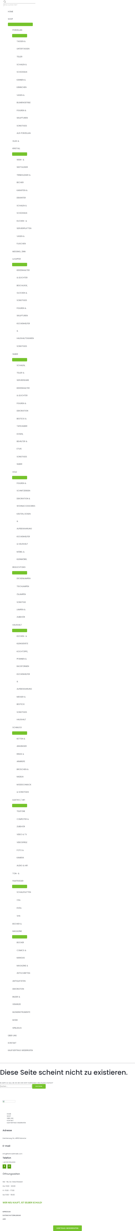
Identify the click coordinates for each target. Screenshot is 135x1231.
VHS (18, 916)
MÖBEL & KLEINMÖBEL (22, 555)
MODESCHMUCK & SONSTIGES (24, 788)
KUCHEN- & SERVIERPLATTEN (24, 225)
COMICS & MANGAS (21, 954)
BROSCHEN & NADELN (22, 773)
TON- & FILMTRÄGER (17, 877)
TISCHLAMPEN (23, 586)
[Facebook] (4, 1166)
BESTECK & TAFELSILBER (22, 422)
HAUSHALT (17, 625)
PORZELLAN (17, 30)
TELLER (19, 56)
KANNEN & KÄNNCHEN (21, 84)
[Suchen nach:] (16, 1086)
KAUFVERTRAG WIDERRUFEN (20, 1050)
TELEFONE (21, 811)
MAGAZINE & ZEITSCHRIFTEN (23, 969)
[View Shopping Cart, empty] (5, 1059)
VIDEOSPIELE (22, 842)
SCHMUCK (17, 727)
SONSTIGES (22, 346)
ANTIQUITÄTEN (19, 981)
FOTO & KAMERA (20, 854)
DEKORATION (18, 989)
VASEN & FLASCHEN (21, 240)
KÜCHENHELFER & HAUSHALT (23, 540)
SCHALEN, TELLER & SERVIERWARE (23, 372)
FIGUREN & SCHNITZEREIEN (23, 487)
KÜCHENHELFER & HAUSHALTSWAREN (24, 331)
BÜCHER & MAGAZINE (17, 927)
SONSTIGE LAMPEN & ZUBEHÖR (21, 609)
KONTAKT (12, 1043)
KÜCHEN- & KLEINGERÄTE (22, 640)
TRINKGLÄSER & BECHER (23, 179)
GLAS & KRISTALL (16, 145)
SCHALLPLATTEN (24, 892)
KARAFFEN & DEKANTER (22, 194)
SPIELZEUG (17, 1028)
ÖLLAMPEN (21, 594)
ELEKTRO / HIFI (18, 800)
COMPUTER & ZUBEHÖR (23, 823)
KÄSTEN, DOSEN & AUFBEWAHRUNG (24, 521)
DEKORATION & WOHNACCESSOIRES (24, 502)
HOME (10, 11)
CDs (18, 900)
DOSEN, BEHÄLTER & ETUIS (22, 441)
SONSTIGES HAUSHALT (22, 716)
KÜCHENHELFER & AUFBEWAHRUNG (24, 681)
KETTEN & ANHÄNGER (22, 742)
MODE (15, 1020)
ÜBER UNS (12, 1035)
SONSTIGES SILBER (22, 460)
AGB (4, 1219)
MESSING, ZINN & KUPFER (19, 255)
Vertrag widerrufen (67, 1228)
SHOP (10, 19)
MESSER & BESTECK (21, 700)
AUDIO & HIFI (22, 865)
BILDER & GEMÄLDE (16, 1000)
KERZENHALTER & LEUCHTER (23, 274)
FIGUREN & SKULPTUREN (22, 114)
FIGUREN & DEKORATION (22, 407)
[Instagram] (9, 1166)
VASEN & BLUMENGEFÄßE (24, 99)
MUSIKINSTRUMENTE (19, 1012)
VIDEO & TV (22, 834)
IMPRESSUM (7, 1212)
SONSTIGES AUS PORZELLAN (24, 129)
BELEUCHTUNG (19, 567)
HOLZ (14, 472)
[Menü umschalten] (20, 24)
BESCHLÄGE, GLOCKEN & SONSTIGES (22, 293)
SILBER (15, 354)
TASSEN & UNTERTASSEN (23, 45)
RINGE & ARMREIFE (21, 758)
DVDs (19, 908)
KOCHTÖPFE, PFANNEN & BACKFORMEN (23, 659)
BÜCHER (20, 942)
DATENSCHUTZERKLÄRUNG (12, 1215)
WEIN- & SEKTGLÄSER (22, 163)
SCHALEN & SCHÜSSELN (22, 68)
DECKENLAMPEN (23, 578)
